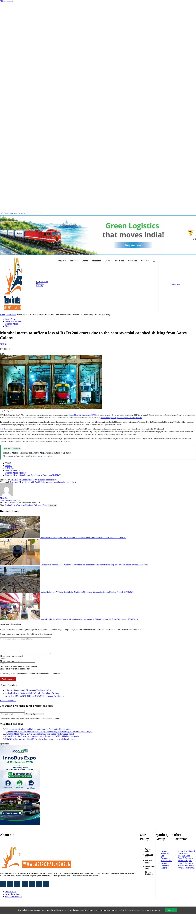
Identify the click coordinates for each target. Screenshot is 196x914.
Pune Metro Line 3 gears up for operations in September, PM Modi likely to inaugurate (43, 736)
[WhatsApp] (39, 884)
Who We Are (10, 892)
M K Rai (3, 344)
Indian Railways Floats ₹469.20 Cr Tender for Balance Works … (32, 693)
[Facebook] (38, 213)
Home (2, 314)
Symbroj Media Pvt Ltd (165, 853)
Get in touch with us (13, 896)
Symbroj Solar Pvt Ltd (166, 859)
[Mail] (25, 884)
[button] (153, 260)
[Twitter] (30, 213)
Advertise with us (12, 894)
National (9, 326)
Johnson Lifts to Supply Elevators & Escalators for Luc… (29, 690)
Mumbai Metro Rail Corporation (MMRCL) (83, 415)
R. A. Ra (2, 429)
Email (45, 505)
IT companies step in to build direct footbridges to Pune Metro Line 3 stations (38, 729)
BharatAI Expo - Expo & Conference (186, 861)
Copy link (52, 505)
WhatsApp (20, 505)
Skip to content (6, 1)
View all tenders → (8, 701)
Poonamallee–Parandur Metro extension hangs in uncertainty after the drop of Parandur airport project (49, 731)
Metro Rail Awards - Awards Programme (186, 866)
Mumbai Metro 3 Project (15, 473)
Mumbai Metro (11, 324)
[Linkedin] (17, 884)
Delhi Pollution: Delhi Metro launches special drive (35, 480)
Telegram (38, 505)
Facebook (29, 505)
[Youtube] (34, 213)
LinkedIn (9, 505)
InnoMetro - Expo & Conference (186, 852)
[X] (32, 884)
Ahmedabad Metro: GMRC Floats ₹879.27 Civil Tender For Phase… (34, 696)
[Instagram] (10, 884)
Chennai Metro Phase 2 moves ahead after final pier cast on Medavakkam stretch (40, 734)
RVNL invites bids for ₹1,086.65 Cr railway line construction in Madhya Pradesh (40, 739)
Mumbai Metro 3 (12, 470)
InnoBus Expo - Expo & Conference (186, 857)
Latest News (11, 314)
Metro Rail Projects (13, 321)
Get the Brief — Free (34, 714)
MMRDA (139, 439)
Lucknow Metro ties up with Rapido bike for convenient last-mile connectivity (43, 482)
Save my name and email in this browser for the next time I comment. (32, 673)
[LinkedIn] (26, 213)
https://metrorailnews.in (10, 500)
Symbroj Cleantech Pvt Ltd (165, 865)
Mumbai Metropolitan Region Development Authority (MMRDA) (121, 418)
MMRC (8, 465)
